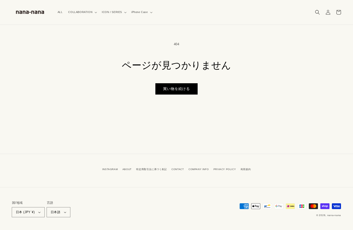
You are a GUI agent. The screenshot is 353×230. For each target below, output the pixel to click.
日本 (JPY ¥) (25, 212)
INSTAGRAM (110, 169)
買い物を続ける (176, 89)
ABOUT (127, 169)
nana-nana (334, 215)
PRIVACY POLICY (224, 169)
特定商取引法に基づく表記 (151, 169)
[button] (82, 12)
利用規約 (246, 169)
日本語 (55, 212)
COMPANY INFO (199, 169)
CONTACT (177, 169)
